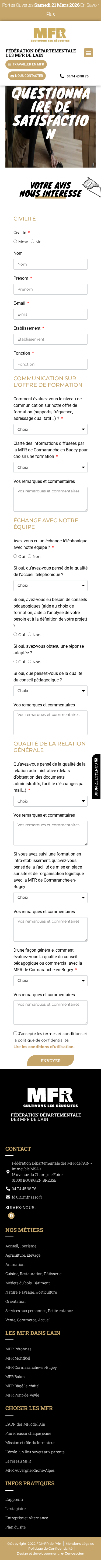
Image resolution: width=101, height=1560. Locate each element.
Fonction (22, 353)
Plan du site (15, 1527)
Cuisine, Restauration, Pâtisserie (33, 1273)
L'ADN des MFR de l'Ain (25, 1424)
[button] (88, 52)
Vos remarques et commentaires (44, 481)
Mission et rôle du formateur (30, 1442)
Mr (38, 241)
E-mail (19, 303)
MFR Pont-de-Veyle (22, 1395)
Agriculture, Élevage (22, 1255)
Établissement (27, 328)
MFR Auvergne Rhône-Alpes (30, 1470)
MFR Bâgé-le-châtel (22, 1385)
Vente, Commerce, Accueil (28, 1319)
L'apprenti (14, 1499)
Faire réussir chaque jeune (28, 1433)
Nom (18, 253)
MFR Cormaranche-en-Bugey (31, 1367)
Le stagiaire (15, 1508)
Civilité (20, 232)
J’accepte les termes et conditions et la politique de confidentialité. (50, 1040)
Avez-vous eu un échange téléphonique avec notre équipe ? (50, 544)
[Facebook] (11, 1215)
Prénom (21, 278)
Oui (21, 556)
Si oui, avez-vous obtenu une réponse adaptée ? (48, 649)
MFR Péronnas (18, 1348)
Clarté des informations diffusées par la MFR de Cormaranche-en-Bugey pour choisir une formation (50, 450)
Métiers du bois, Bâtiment (27, 1282)
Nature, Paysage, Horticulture (31, 1292)
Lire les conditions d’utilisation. (44, 1046)
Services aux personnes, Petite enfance (39, 1310)
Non (36, 556)
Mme (23, 241)
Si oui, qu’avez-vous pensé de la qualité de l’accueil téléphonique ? (50, 571)
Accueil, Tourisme (20, 1245)
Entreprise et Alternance (26, 1517)
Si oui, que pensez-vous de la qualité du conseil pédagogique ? (47, 676)
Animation (15, 1264)
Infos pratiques (29, 1483)
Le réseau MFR (18, 1461)
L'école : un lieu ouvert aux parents (35, 1451)
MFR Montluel (17, 1358)
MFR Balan (15, 1376)
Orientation (15, 1301)
